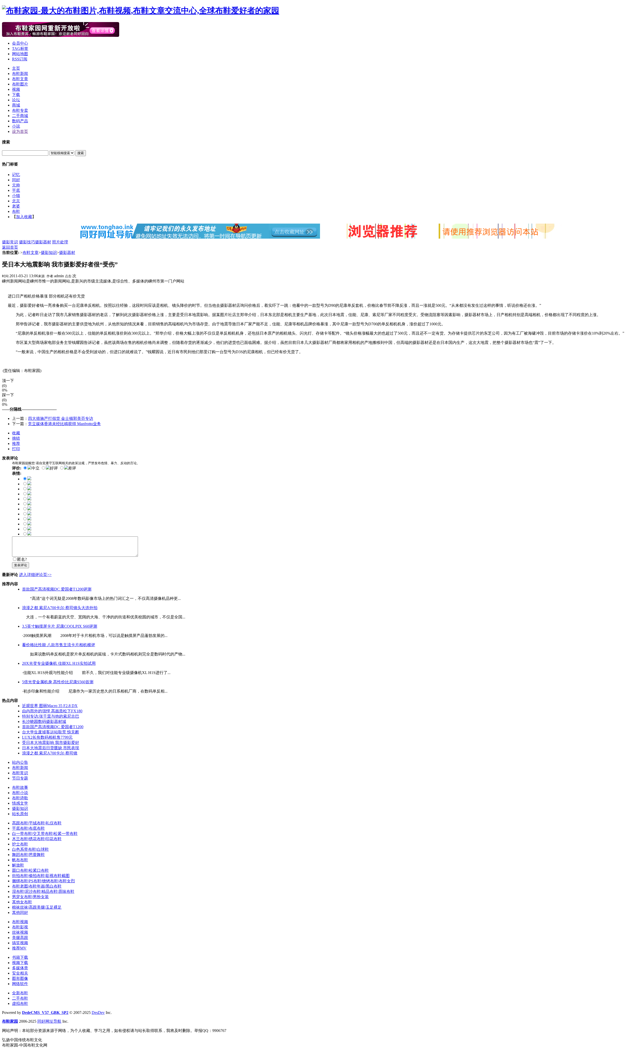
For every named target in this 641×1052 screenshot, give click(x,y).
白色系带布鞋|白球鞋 (30, 849)
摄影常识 (10, 242)
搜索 (80, 153)
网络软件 (20, 984)
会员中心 (20, 43)
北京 (16, 201)
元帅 (16, 185)
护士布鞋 (20, 844)
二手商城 (20, 116)
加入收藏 (24, 217)
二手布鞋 (20, 998)
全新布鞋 (20, 993)
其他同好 (20, 912)
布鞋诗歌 (20, 798)
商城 (16, 105)
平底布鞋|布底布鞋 (28, 828)
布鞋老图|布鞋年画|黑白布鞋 (37, 886)
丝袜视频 (20, 932)
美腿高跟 (20, 937)
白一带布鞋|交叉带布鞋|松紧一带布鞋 (45, 833)
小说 (16, 126)
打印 (16, 449)
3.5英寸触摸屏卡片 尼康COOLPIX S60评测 (59, 626)
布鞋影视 (20, 927)
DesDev (98, 1012)
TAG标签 (20, 48)
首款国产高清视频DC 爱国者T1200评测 (56, 589)
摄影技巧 (27, 242)
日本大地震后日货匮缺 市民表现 (50, 748)
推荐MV (19, 948)
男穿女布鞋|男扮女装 (30, 897)
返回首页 (10, 247)
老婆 (16, 206)
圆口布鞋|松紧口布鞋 (30, 870)
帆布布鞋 (20, 860)
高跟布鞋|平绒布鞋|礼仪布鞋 (37, 823)
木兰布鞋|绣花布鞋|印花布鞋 (37, 839)
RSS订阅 (19, 59)
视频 (16, 89)
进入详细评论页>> (35, 574)
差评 (72, 468)
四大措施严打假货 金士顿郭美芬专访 (60, 418)
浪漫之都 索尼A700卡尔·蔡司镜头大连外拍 (59, 608)
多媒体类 (20, 968)
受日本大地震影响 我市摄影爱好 (50, 742)
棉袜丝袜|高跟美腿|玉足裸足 (37, 907)
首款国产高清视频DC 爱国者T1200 (52, 727)
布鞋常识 (20, 773)
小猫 (16, 196)
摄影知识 (49, 252)
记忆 (16, 174)
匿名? (22, 559)
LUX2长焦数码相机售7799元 (47, 737)
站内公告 (20, 762)
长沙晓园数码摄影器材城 (44, 721)
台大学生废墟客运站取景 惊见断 (50, 732)
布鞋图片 (20, 84)
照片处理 (60, 242)
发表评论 (20, 565)
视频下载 (20, 963)
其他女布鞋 (22, 902)
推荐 (16, 443)
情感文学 (20, 803)
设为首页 (20, 131)
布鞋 (16, 211)
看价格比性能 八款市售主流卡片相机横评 (58, 645)
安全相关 (20, 973)
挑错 (16, 438)
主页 (16, 68)
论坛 (16, 100)
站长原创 (20, 814)
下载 (16, 94)
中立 (36, 468)
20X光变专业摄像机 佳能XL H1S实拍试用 (59, 663)
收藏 (16, 433)
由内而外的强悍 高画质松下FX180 (52, 711)
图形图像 (20, 978)
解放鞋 (18, 865)
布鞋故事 (20, 787)
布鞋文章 (20, 79)
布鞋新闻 (20, 73)
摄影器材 (43, 242)
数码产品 (20, 121)
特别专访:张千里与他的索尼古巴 (50, 716)
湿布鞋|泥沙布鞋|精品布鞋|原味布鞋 (43, 891)
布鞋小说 (20, 793)
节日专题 (20, 778)
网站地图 (20, 54)
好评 (54, 468)
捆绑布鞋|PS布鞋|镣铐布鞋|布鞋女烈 (43, 881)
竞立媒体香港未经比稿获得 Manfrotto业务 (64, 424)
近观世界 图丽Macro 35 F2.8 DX (50, 706)
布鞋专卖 (20, 110)
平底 (16, 190)
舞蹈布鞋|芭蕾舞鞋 (28, 854)
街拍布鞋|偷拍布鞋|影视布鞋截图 (41, 876)
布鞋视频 (20, 922)
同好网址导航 (49, 1021)
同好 (16, 180)
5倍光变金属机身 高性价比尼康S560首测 (57, 682)
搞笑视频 (20, 943)
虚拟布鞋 (20, 1003)
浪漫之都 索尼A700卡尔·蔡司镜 (49, 753)
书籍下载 (20, 957)
